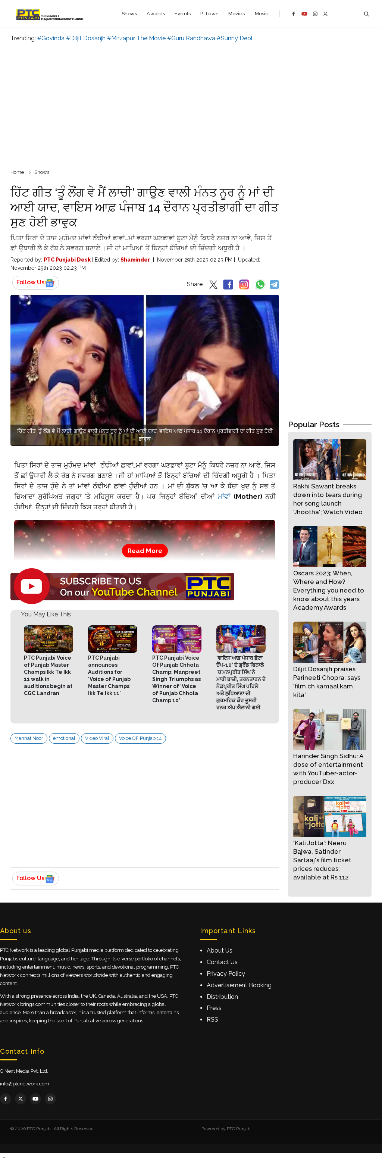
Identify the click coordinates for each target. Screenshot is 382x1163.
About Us (219, 950)
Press (214, 1008)
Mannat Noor (29, 738)
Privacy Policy (226, 973)
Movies (236, 13)
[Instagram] (315, 13)
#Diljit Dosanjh (86, 38)
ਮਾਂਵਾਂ (222, 496)
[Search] (366, 14)
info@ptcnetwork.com (24, 1084)
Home (17, 172)
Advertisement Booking (239, 985)
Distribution (222, 996)
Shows (129, 13)
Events (183, 13)
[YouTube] (304, 14)
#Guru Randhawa (191, 38)
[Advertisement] (191, 104)
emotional (64, 738)
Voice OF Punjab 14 (140, 738)
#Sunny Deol (235, 38)
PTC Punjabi (239, 1128)
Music (262, 13)
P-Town (209, 13)
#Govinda (51, 38)
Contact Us (222, 962)
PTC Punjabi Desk (67, 260)
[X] (325, 13)
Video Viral (97, 738)
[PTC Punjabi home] (50, 14)
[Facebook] (293, 13)
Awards (156, 13)
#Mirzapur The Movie (136, 38)
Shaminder (135, 260)
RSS (212, 1019)
